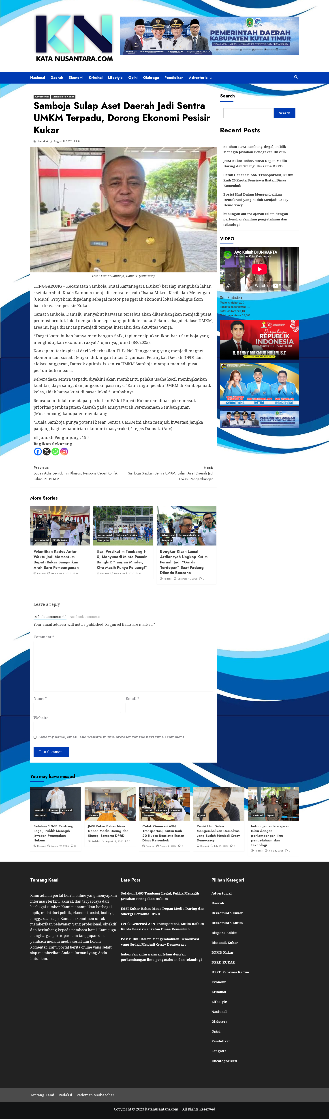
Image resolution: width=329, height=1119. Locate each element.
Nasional (37, 77)
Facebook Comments (85, 616)
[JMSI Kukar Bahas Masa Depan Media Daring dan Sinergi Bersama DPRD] (110, 804)
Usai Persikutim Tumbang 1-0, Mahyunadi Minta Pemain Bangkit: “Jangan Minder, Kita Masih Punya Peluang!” (122, 559)
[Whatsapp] (55, 451)
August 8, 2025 (63, 141)
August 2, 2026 (168, 846)
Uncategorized (224, 1061)
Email (132, 698)
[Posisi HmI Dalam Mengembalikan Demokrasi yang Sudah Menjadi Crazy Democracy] (218, 804)
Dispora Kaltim (224, 932)
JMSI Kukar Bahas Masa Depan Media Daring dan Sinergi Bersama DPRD (255, 163)
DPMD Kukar (60, 540)
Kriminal (96, 77)
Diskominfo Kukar (63, 96)
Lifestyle (115, 77)
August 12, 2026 (60, 846)
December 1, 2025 (124, 573)
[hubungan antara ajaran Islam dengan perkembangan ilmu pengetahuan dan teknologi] (273, 804)
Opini (132, 77)
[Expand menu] (211, 78)
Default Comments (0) (50, 616)
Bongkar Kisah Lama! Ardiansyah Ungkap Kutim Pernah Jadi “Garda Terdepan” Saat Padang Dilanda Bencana (183, 562)
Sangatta (103, 540)
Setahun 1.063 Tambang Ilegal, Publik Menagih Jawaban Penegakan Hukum (254, 149)
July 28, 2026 (276, 850)
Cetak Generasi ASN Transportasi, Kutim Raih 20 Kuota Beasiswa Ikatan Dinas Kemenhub (258, 180)
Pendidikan (173, 77)
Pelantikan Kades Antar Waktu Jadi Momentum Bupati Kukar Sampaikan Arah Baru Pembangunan (56, 559)
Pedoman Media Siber (95, 1095)
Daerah (57, 77)
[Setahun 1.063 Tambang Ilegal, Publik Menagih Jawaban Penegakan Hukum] (55, 804)
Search (227, 96)
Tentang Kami (42, 1095)
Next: (170, 473)
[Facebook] (38, 451)
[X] (47, 451)
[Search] (296, 77)
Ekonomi (76, 77)
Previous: (76, 473)
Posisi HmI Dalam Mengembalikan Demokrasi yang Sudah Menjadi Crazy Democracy (255, 199)
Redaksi (43, 141)
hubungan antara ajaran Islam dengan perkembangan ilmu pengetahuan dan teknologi (255, 219)
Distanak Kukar (225, 942)
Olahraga (151, 77)
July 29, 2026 (221, 846)
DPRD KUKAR (223, 962)
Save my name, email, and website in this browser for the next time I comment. (111, 737)
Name (40, 698)
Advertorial (198, 77)
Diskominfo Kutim (126, 535)
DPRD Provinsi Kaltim (230, 972)
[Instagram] (64, 451)
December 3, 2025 (61, 573)
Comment (44, 636)
